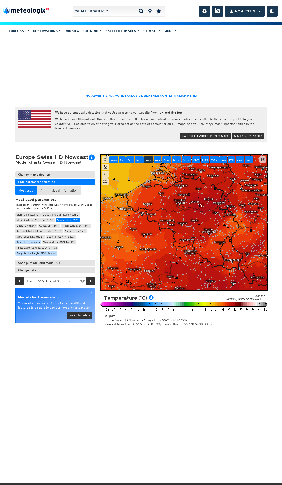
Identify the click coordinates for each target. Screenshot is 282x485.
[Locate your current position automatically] (150, 11)
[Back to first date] (105, 159)
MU (214, 160)
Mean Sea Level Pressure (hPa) (35, 220)
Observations (46, 31)
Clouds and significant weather (61, 214)
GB (240, 160)
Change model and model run (39, 263)
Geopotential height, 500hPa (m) (36, 253)
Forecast (18, 31)
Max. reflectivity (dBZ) (30, 236)
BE (48, 9)
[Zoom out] (105, 174)
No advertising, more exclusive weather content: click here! (141, 95)
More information (79, 315)
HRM (205, 159)
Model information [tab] (64, 190)
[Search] (141, 11)
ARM (186, 160)
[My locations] (159, 11)
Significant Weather (28, 214)
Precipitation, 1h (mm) (76, 225)
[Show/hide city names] (105, 181)
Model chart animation (38, 297)
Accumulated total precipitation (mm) (39, 231)
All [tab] (42, 190)
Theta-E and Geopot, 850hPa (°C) (37, 247)
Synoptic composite (28, 242)
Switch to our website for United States (205, 135)
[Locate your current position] (105, 167)
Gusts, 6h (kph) (49, 225)
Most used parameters (35, 200)
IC (130, 160)
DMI (231, 159)
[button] (262, 159)
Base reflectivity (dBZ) (60, 236)
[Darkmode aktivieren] (272, 11)
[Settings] (204, 11)
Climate (151, 31)
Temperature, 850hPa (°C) (59, 242)
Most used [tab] (26, 190)
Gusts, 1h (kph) (26, 225)
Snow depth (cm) (75, 231)
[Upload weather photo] (217, 11)
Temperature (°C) (68, 220)
